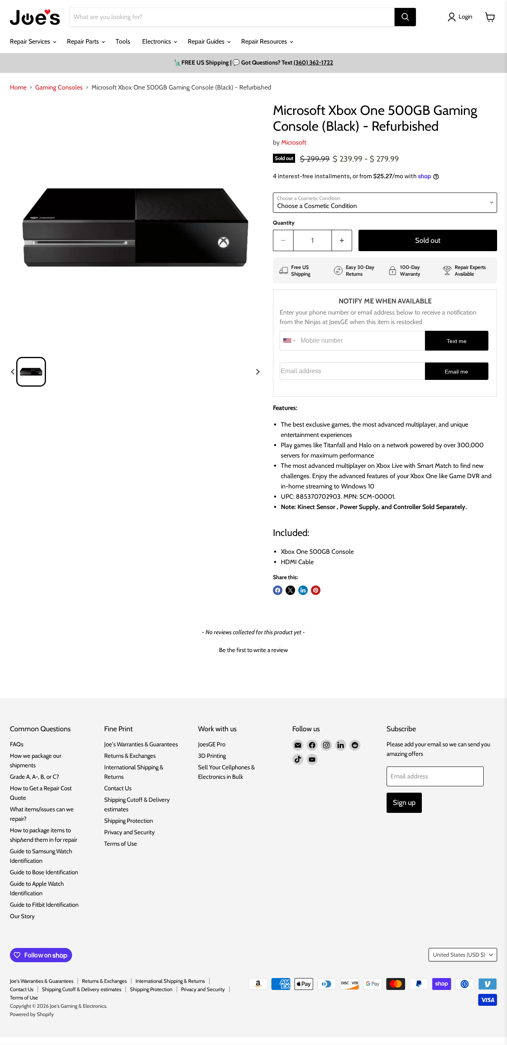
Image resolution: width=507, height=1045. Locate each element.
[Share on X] (290, 590)
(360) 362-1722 (313, 62)
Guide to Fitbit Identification (44, 904)
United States (459, 954)
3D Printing (212, 755)
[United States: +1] (289, 340)
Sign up (404, 802)
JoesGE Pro (211, 744)
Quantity (284, 222)
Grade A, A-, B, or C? (34, 776)
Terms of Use (120, 843)
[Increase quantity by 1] (342, 241)
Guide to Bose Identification (44, 872)
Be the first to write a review (253, 650)
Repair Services (31, 41)
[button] (31, 372)
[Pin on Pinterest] (315, 590)
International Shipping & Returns (170, 981)
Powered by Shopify (32, 1014)
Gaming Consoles (59, 87)
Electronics (157, 41)
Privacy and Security (129, 832)
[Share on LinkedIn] (303, 590)
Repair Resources (265, 41)
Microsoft (293, 142)
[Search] (405, 17)
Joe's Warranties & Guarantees (141, 744)
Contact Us (118, 788)
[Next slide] (257, 372)
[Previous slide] (13, 372)
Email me (456, 371)
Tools (123, 41)
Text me (457, 341)
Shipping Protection (128, 820)
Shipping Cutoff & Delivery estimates (81, 989)
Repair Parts (84, 41)
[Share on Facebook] (277, 590)
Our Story (22, 916)
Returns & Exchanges (130, 755)
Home (18, 87)
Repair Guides (207, 41)
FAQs (16, 744)
